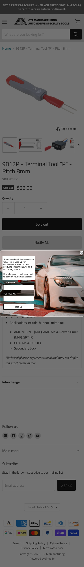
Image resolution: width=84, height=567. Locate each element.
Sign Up (18, 307)
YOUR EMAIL (9, 294)
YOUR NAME (9, 282)
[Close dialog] (81, 252)
